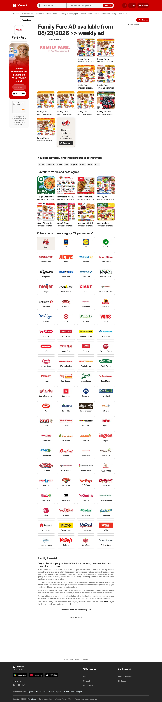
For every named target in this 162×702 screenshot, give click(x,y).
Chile (43, 691)
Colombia (50, 691)
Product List (123, 14)
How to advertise (125, 676)
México (66, 691)
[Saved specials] (124, 5)
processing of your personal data (19, 123)
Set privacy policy (45, 699)
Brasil (38, 691)
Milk (66, 164)
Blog (114, 14)
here (106, 602)
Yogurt (74, 164)
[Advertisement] (55, 57)
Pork (97, 164)
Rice (90, 164)
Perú (72, 691)
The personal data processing (86, 699)
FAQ (85, 676)
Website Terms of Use (63, 699)
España (59, 691)
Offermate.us (31, 699)
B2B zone (122, 681)
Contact (86, 681)
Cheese (50, 164)
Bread (59, 164)
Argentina (31, 691)
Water (41, 164)
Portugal (78, 691)
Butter (82, 164)
